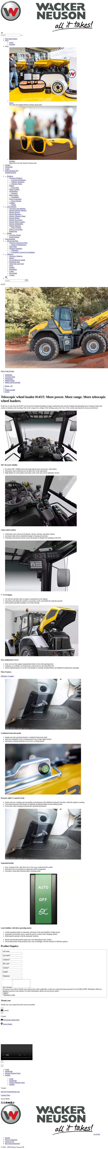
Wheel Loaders (14, 189)
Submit (5, 993)
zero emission (11, 207)
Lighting (12, 203)
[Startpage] (47, 31)
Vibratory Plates (16, 184)
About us (10, 254)
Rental (9, 233)
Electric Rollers (14, 218)
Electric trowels (14, 212)
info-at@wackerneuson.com (10, 1092)
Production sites (14, 262)
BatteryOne (13, 231)
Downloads (13, 273)
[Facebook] (7, 1103)
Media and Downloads (12, 382)
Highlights (8, 375)
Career (7, 169)
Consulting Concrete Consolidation (23, 252)
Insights (11, 267)
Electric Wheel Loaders (17, 222)
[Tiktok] (14, 1103)
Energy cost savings (16, 229)
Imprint (7, 1138)
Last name (6, 955)
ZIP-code (6, 964)
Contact (7, 165)
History (11, 258)
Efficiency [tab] (4, 676)
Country (6, 968)
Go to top (97, 1134)
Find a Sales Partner (7, 371)
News (11, 266)
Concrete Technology (18, 180)
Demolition (15, 197)
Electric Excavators (15, 220)
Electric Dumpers (15, 226)
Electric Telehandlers (16, 224)
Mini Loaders (13, 195)
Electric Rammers (15, 214)
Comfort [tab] (11, 676)
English (8, 172)
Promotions (13, 269)
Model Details (9, 380)
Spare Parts (13, 246)
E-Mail (5, 972)
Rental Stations (14, 237)
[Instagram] (4, 1103)
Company (6, 959)
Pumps (13, 205)
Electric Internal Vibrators (17, 210)
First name (6, 951)
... (5, 388)
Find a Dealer (7, 1024)
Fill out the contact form (11, 1020)
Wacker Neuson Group (12, 1073)
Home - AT (9, 386)
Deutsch (13, 172)
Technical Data (10, 377)
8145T (7, 392)
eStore (11, 42)
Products (10, 176)
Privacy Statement (11, 1140)
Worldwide (8, 167)
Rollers (11, 186)
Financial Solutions (15, 248)
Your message (7, 987)
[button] (11, 171)
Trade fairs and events (16, 264)
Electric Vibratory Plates (17, 216)
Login (7, 1069)
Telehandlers (13, 191)
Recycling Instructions (12, 1143)
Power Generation (15, 199)
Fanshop (12, 44)
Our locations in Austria (17, 260)
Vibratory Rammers (17, 182)
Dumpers (14, 193)
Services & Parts (12, 241)
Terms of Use (9, 1142)
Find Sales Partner (11, 39)
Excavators (15, 188)
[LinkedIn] (11, 1103)
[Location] (2, 1103)
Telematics (14, 250)
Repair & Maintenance (18, 245)
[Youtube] (9, 1103)
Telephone (6, 976)
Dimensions (9, 379)
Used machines (10, 239)
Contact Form (5, 1095)
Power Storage (16, 201)
